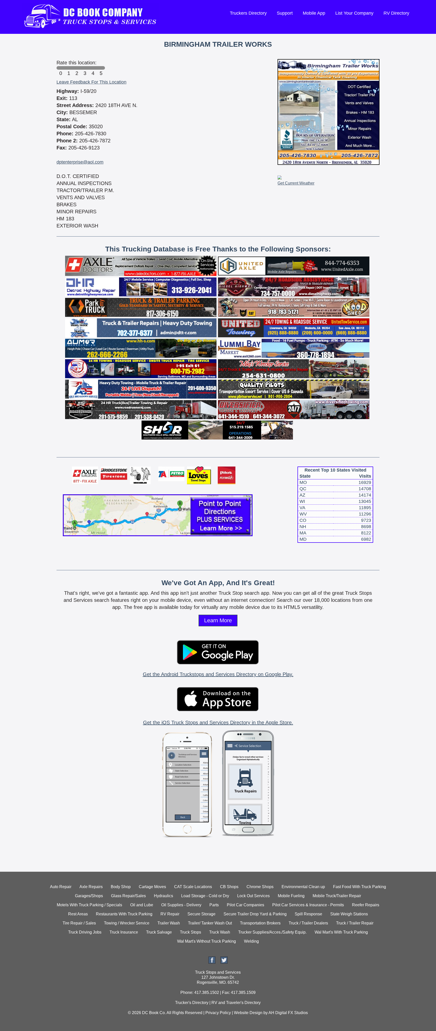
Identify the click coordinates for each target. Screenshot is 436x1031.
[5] (101, 68)
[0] (61, 68)
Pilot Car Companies (245, 905)
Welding (251, 941)
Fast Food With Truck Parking (359, 887)
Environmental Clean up (303, 887)
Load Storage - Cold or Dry (205, 896)
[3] (85, 68)
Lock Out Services (253, 896)
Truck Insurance (124, 932)
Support (285, 13)
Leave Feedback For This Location (91, 82)
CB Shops (229, 887)
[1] (69, 68)
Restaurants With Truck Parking (124, 914)
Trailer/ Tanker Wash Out (210, 923)
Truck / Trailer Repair (354, 923)
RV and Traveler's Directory (236, 1002)
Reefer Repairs (365, 905)
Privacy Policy (218, 1013)
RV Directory (396, 13)
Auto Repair (60, 887)
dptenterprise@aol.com (80, 162)
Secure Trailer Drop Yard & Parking (255, 914)
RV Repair (169, 914)
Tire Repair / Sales (79, 923)
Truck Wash (219, 932)
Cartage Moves (152, 887)
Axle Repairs (91, 887)
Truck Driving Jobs (84, 932)
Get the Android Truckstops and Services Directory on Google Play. (218, 674)
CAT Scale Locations (193, 887)
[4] (93, 68)
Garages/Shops (89, 896)
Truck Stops (190, 932)
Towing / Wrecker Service (126, 923)
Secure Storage (201, 914)
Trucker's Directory (191, 1002)
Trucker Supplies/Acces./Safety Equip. (272, 932)
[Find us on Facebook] (211, 962)
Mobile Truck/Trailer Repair (337, 896)
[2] (77, 68)
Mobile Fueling (291, 896)
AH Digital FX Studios (288, 1013)
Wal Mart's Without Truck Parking (206, 941)
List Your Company (354, 13)
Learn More (218, 620)
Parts (214, 905)
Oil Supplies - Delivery (181, 905)
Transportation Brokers (260, 923)
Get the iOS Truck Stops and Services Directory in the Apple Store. (218, 722)
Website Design (248, 1013)
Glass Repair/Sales (128, 896)
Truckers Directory (248, 13)
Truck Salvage (159, 932)
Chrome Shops (260, 887)
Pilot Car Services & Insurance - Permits (308, 905)
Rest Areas (78, 914)
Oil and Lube (141, 905)
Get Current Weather (296, 183)
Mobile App (314, 13)
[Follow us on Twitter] (224, 962)
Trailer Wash (168, 923)
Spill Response (308, 914)
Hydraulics (163, 896)
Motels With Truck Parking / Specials (89, 905)
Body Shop (121, 887)
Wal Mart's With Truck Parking (341, 932)
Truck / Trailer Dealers (308, 923)
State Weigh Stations (349, 914)
